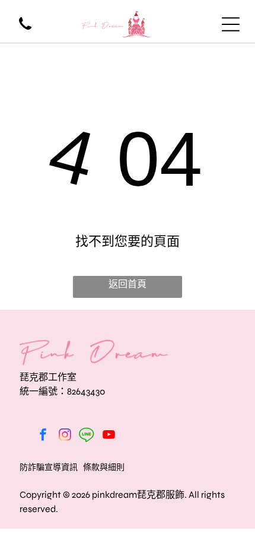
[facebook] (42, 436)
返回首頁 (127, 284)
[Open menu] (231, 24)
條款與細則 (104, 467)
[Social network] (86, 436)
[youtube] (108, 436)
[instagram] (64, 436)
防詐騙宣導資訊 (49, 467)
